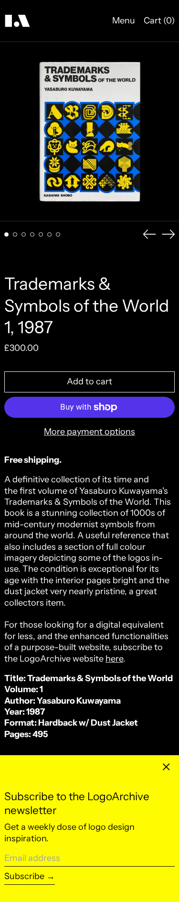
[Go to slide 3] (23, 234)
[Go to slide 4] (32, 234)
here (114, 658)
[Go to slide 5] (41, 234)
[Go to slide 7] (58, 234)
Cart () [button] (159, 20)
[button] (89, 131)
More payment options (89, 431)
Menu (123, 20)
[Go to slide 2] (15, 234)
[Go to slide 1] (6, 234)
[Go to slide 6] (49, 234)
